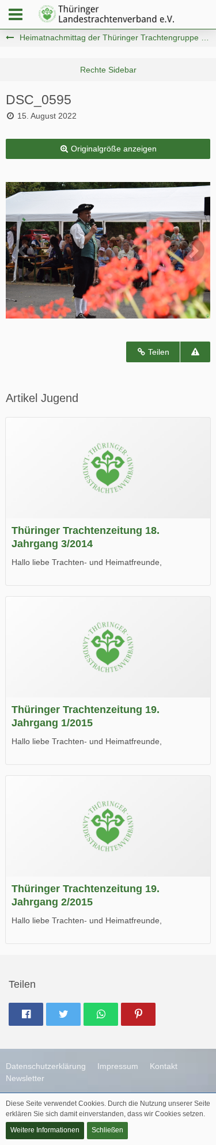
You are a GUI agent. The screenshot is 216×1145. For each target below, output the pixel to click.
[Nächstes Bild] (192, 249)
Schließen (107, 1130)
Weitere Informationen (44, 1130)
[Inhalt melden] (195, 352)
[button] (15, 14)
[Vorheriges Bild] (23, 249)
